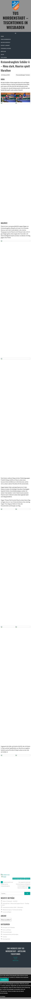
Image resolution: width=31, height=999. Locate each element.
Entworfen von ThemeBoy (7, 969)
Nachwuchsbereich (5, 42)
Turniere (27, 75)
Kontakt (15, 957)
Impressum (3, 51)
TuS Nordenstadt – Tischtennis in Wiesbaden (15, 20)
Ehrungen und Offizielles (9, 927)
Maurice (27, 878)
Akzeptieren (4, 979)
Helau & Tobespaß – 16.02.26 (10, 901)
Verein (2, 36)
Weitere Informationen (22, 977)
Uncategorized (6, 939)
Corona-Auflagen (7, 912)
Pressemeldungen (20, 75)
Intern (15, 958)
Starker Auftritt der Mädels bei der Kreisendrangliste (7, 884)
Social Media (4, 57)
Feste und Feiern (7, 929)
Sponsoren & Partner (6, 48)
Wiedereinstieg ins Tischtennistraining (12, 909)
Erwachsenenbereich (6, 39)
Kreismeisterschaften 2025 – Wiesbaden (13, 907)
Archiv (2, 54)
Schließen (2, 996)
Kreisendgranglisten (18, 878)
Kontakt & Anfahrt (5, 45)
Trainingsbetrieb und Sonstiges (10, 934)
